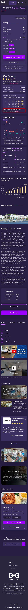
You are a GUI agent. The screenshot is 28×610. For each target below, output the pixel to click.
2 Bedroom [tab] (21, 322)
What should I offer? (14, 62)
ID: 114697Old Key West (14, 106)
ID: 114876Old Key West (14, 100)
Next (22, 197)
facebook (14, 604)
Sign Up (13, 3)
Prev (18, 197)
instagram (11, 604)
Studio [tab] (3, 322)
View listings (14, 313)
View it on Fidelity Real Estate (12, 57)
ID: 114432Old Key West (14, 105)
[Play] (14, 351)
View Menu (16, 527)
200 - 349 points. (14, 83)
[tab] (7, 489)
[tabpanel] (14, 352)
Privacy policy (12, 568)
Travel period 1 (8, 155)
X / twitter (17, 604)
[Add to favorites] (25, 11)
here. (22, 143)
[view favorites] (22, 3)
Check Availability (16, 522)
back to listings (2, 8)
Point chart (14, 307)
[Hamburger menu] (25, 3)
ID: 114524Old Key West (14, 102)
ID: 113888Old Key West (14, 103)
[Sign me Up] (23, 544)
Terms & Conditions (14, 565)
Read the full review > (17, 435)
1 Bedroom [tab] (11, 322)
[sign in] (18, 3)
